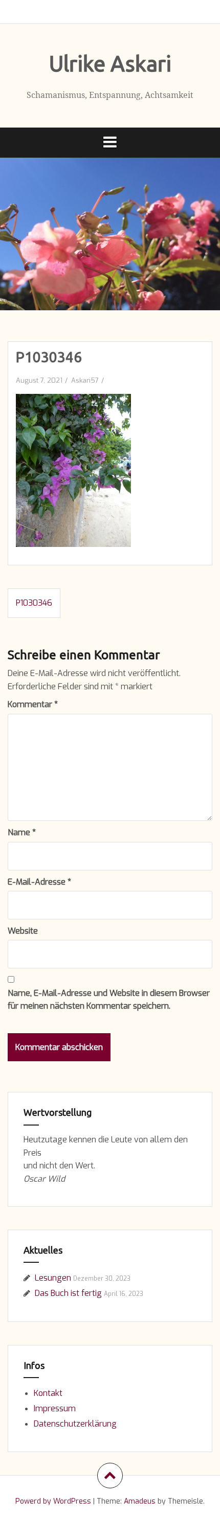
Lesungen (53, 1277)
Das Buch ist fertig (68, 1293)
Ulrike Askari (110, 64)
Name (22, 832)
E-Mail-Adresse (39, 882)
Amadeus (140, 1501)
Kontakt (48, 1393)
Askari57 (85, 380)
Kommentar (33, 704)
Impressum (55, 1408)
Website (23, 931)
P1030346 (34, 602)
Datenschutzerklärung (75, 1423)
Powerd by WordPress (53, 1501)
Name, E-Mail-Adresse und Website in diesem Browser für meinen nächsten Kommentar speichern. (109, 1000)
